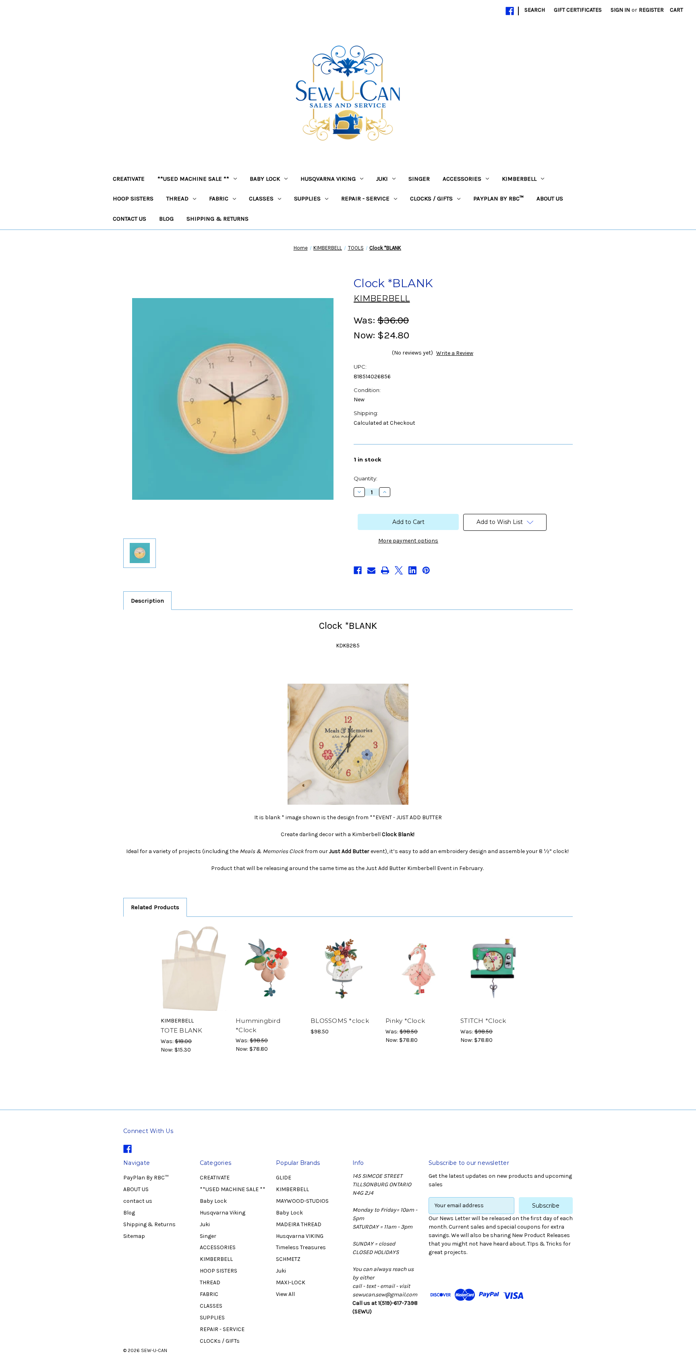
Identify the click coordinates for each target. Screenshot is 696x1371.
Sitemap (134, 1236)
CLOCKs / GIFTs (431, 198)
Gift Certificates (578, 9)
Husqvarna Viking (328, 178)
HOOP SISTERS (133, 198)
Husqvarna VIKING (299, 1236)
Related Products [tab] (155, 907)
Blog (166, 218)
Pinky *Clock (405, 1021)
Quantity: (365, 478)
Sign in (620, 9)
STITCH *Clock (483, 1021)
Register (651, 9)
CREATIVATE (129, 178)
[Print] (385, 570)
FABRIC (218, 198)
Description (147, 600)
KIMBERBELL (519, 178)
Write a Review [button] (454, 353)
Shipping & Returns (217, 218)
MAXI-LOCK (290, 1282)
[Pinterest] (426, 570)
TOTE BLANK (182, 1030)
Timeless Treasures (301, 1247)
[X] (399, 570)
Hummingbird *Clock (258, 1025)
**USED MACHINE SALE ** (193, 178)
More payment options (408, 540)
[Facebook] (509, 11)
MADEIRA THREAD (298, 1224)
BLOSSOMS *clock (340, 1021)
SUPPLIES (307, 198)
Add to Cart (194, 975)
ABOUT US (549, 198)
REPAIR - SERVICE (365, 198)
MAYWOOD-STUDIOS (302, 1201)
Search (534, 9)
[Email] (371, 570)
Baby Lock (265, 178)
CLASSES (261, 198)
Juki (382, 178)
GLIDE (283, 1177)
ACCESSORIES (462, 178)
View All (285, 1294)
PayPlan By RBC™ (498, 198)
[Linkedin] (412, 570)
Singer (419, 178)
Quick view (193, 961)
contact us (129, 218)
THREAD (177, 198)
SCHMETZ (288, 1259)
